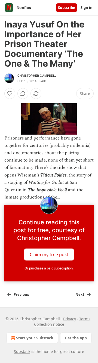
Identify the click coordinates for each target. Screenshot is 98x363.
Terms (84, 318)
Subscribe (66, 7)
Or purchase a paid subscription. (49, 268)
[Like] (9, 93)
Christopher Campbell (36, 75)
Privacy (69, 318)
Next (79, 294)
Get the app (76, 337)
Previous (21, 294)
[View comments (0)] (22, 93)
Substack (22, 351)
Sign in (87, 7)
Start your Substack (34, 337)
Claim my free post (49, 254)
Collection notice (49, 324)
